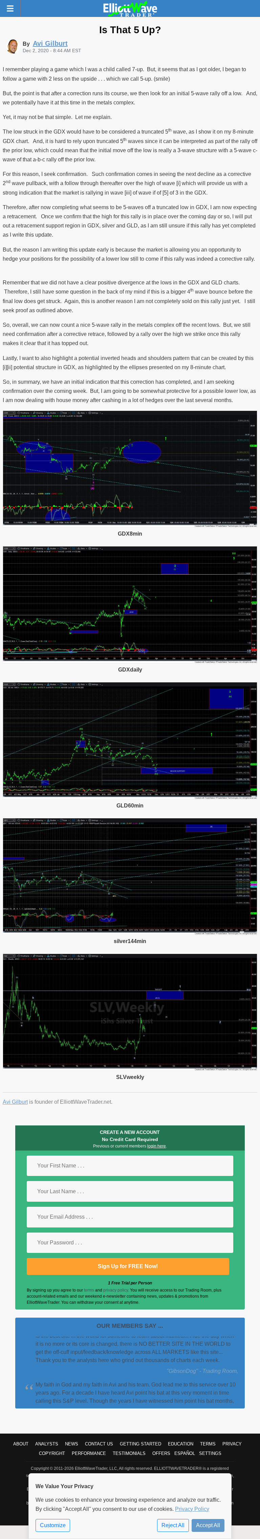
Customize (53, 1525)
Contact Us (99, 1443)
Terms (208, 1443)
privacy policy (115, 1290)
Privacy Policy (192, 1509)
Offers (161, 1453)
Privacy (232, 1443)
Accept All (208, 1525)
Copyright (52, 1453)
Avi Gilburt (15, 1102)
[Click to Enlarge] (130, 525)
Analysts (46, 1443)
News (71, 1443)
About (20, 1443)
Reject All (173, 1525)
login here (156, 1146)
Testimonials (129, 1453)
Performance (89, 1453)
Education (180, 1443)
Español (184, 1453)
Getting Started (140, 1443)
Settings (210, 1453)
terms (89, 1290)
